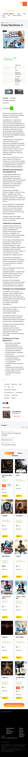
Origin (24, 13)
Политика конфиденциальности (9, 737)
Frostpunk (4, 515)
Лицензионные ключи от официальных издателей (10, 729)
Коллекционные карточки (10, 389)
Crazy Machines (19, 392)
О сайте (3, 736)
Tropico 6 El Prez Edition (6, 597)
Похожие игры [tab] (9, 453)
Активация (6, 398)
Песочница (7, 395)
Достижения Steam (9, 392)
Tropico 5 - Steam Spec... (20, 597)
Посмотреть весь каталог (14, 705)
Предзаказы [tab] (15, 455)
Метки (3, 17)
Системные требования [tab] (9, 100)
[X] (7, 403)
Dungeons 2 (5, 677)
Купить (4, 495)
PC (5, 387)
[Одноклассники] (5, 403)
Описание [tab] (5, 98)
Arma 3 (18, 475)
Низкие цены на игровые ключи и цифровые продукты (22, 729)
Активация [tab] (12, 98)
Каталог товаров (8, 13)
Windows (13, 398)
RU (12, 387)
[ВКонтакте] (3, 403)
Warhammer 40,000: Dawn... (7, 476)
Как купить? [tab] (6, 103)
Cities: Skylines (20, 637)
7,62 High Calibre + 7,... (20, 678)
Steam (20, 384)
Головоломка (14, 395)
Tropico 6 (18, 556)
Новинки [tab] (20, 453)
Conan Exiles (19, 515)
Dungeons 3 (5, 637)
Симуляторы (14, 384)
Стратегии (6, 384)
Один (9, 387)
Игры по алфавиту (17, 15)
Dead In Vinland (6, 556)
